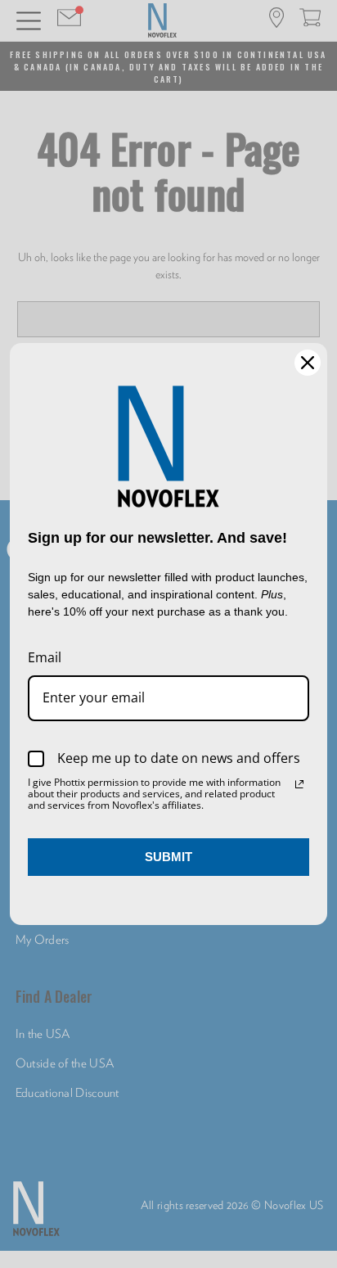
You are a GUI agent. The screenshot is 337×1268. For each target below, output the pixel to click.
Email (44, 657)
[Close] (307, 362)
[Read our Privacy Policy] (299, 784)
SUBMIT (168, 857)
